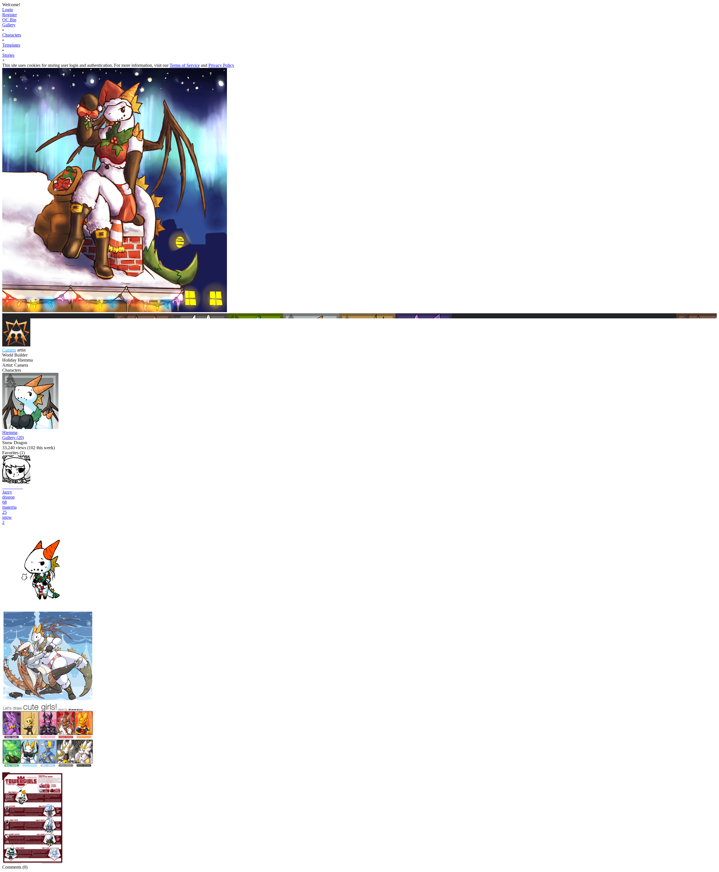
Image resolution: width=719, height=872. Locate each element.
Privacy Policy (221, 65)
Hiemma (9, 432)
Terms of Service (185, 65)
